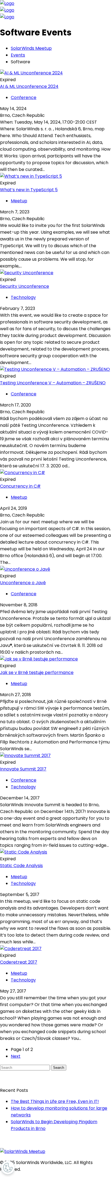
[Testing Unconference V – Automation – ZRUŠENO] (55, 369)
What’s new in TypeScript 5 (29, 190)
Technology (23, 297)
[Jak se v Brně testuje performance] (39, 659)
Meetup (19, 201)
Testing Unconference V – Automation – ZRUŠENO (53, 383)
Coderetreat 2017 (18, 962)
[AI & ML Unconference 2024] (31, 73)
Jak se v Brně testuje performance (37, 672)
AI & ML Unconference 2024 (29, 86)
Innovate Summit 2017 (23, 769)
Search (58, 1068)
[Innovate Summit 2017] (25, 755)
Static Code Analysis (21, 865)
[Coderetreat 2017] (20, 948)
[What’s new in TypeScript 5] (31, 176)
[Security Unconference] (26, 273)
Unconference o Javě (23, 583)
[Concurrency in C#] (22, 473)
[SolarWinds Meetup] (22, 1151)
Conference (23, 97)
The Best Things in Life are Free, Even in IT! (55, 1101)
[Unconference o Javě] (25, 569)
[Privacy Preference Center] (8, 1167)
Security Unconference (24, 286)
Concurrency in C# (20, 486)
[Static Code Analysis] (23, 852)
